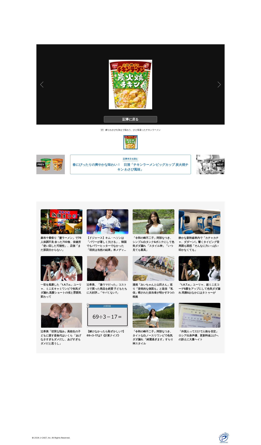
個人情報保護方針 (190, 380)
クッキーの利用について (193, 401)
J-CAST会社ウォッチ (93, 390)
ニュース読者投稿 (140, 396)
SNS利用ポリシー (190, 390)
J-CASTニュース (90, 380)
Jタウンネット (89, 408)
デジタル (37, 390)
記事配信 (185, 411)
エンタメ (37, 401)
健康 (34, 396)
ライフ (35, 380)
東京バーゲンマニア (92, 403)
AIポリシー (186, 396)
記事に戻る (130, 119)
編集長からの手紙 (140, 401)
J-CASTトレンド (90, 385)
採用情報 (135, 385)
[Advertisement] (130, 188)
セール (35, 406)
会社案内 (135, 380)
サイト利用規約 (188, 385)
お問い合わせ (137, 390)
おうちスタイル (40, 413)
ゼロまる (86, 413)
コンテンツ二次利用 (191, 416)
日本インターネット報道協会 (196, 421)
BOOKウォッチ (89, 398)
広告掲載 (185, 406)
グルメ (35, 385)
